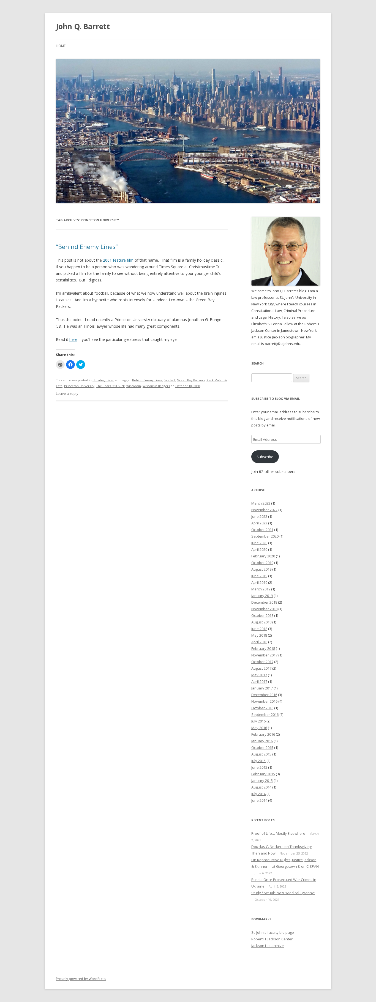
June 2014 (259, 800)
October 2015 (262, 747)
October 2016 (262, 707)
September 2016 (265, 714)
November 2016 (264, 701)
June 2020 (259, 542)
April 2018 (259, 641)
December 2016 (264, 694)
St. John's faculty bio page (272, 932)
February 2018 (263, 648)
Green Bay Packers (191, 380)
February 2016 (263, 734)
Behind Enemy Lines (147, 380)
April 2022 (259, 523)
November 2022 (264, 509)
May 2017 (259, 674)
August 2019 (261, 569)
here (73, 339)
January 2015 (262, 780)
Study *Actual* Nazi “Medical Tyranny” (283, 892)
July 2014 (258, 793)
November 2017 (264, 655)
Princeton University (79, 386)
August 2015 (261, 754)
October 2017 (262, 661)
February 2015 (263, 773)
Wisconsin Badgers (156, 386)
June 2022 (259, 516)
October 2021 (262, 529)
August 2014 (261, 787)
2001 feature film (118, 260)
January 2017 (262, 688)
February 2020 (263, 556)
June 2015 (259, 767)
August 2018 (261, 622)
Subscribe (265, 456)
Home (61, 45)
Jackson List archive (267, 945)
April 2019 (259, 582)
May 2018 (259, 635)
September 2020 (265, 536)
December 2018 (264, 602)
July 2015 (258, 760)
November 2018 (264, 608)
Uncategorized (103, 380)
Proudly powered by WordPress (81, 978)
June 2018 (259, 628)
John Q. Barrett (83, 26)
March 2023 (260, 503)
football (169, 380)
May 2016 (259, 727)
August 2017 (261, 668)
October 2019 (262, 562)
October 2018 (262, 615)
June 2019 (259, 575)
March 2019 (260, 589)
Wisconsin (133, 386)
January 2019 (262, 595)
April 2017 (259, 681)
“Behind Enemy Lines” (87, 246)
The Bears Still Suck (110, 386)
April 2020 (259, 549)
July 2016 (258, 721)
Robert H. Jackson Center (272, 939)
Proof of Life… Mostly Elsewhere (278, 833)
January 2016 (262, 740)
